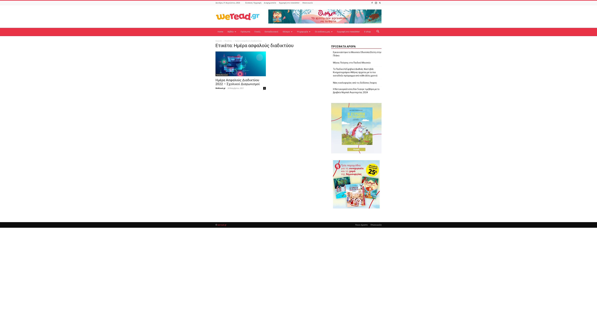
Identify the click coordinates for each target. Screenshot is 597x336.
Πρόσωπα (245, 31)
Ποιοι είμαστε (361, 225)
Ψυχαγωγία (302, 31)
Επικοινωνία (308, 3)
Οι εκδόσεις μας (322, 31)
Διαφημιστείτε (270, 3)
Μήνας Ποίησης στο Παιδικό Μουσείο (352, 62)
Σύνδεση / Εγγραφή (253, 3)
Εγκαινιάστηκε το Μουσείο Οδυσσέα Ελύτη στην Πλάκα (357, 54)
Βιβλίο (231, 31)
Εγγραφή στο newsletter (289, 3)
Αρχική (218, 41)
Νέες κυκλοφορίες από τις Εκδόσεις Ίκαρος (355, 83)
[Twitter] (380, 3)
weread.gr (222, 225)
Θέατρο (286, 31)
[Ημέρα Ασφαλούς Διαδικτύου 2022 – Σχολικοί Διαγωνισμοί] (240, 63)
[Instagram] (376, 3)
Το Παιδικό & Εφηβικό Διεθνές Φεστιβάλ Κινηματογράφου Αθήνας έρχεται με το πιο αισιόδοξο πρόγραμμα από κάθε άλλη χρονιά (355, 72)
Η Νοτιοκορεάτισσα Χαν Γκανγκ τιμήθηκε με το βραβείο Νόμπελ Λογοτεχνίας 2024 (356, 91)
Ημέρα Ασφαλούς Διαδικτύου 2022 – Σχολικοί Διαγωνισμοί (237, 82)
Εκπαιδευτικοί (271, 31)
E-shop (367, 31)
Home (220, 31)
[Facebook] (372, 3)
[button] (378, 31)
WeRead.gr (220, 88)
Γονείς (257, 31)
